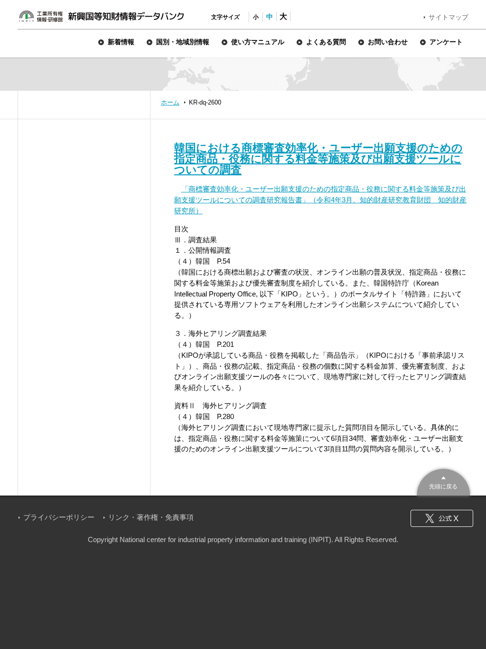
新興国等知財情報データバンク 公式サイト (101, 16)
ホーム (170, 102)
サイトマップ (448, 17)
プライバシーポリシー (58, 517)
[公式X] (442, 518)
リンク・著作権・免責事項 (151, 517)
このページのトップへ (443, 481)
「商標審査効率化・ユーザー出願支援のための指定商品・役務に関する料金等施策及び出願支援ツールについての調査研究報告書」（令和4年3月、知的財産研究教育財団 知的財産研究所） (320, 200)
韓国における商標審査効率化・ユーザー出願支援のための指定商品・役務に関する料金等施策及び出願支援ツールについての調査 (318, 159)
